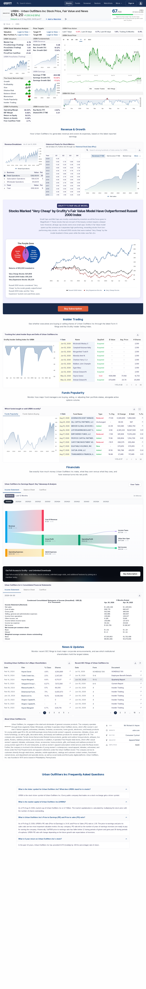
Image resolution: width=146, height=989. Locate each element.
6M (77, 39)
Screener (87, 3)
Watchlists (108, 3)
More (118, 3)
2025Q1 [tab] (47, 501)
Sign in (131, 3)
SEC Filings (111, 89)
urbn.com (136, 730)
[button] (62, 339)
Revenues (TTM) (98, 156)
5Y (85, 39)
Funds (77, 3)
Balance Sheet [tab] (29, 490)
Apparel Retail (134, 740)
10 (134, 713)
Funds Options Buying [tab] (31, 414)
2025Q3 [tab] (28, 501)
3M (72, 39)
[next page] (136, 385)
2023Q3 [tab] (106, 501)
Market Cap (127, 156)
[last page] (140, 385)
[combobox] (36, 3)
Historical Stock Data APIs (86, 147)
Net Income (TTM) (113, 156)
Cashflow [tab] (42, 490)
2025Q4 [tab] (18, 501)
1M (68, 39)
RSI (91, 89)
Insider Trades (100, 89)
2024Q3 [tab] (67, 501)
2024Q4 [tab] (57, 501)
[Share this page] (66, 19)
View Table (134, 484)
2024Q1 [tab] (86, 501)
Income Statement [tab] (12, 490)
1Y (81, 39)
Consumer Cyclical (132, 735)
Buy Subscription (73, 308)
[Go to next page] (68, 712)
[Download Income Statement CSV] (139, 595)
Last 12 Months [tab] (22, 496)
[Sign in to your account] (140, 3)
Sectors (97, 3)
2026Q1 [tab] (8, 501)
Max (89, 39)
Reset (140, 39)
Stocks (69, 3)
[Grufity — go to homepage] (9, 3)
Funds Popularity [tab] (11, 414)
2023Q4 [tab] (96, 501)
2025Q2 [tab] (38, 501)
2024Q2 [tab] (77, 501)
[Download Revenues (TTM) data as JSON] (139, 150)
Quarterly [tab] (9, 496)
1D (63, 39)
